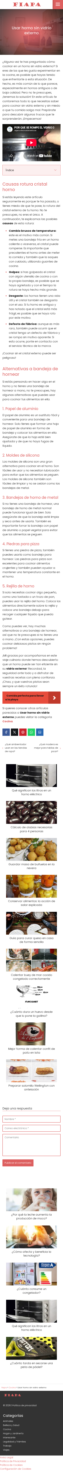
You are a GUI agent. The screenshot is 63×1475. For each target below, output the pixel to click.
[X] (14, 732)
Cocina (7, 1429)
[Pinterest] (23, 732)
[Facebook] (6, 732)
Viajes (6, 1449)
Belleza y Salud (11, 1425)
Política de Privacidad (13, 1461)
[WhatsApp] (31, 732)
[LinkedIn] (39, 732)
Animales (8, 1421)
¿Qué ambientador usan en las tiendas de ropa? (16, 748)
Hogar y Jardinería (13, 1433)
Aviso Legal (6, 1457)
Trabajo (7, 1445)
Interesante (9, 1437)
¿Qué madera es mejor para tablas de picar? (46, 748)
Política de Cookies (11, 1465)
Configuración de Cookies (15, 1469)
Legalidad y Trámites (14, 1441)
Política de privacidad (24, 1405)
